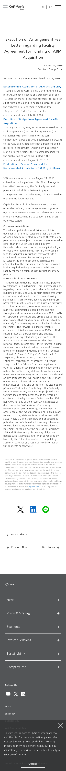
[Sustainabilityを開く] (58, 654)
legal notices (34, 486)
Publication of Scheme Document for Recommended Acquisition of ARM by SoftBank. (32, 166)
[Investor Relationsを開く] (58, 640)
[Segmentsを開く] (58, 627)
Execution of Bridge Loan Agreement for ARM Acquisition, (31, 121)
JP (43, 6)
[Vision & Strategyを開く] (58, 613)
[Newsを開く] (58, 600)
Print (12, 584)
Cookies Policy (16, 741)
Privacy (8, 707)
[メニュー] (58, 7)
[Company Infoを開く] (58, 667)
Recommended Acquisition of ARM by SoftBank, (32, 86)
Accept (33, 763)
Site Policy (10, 714)
